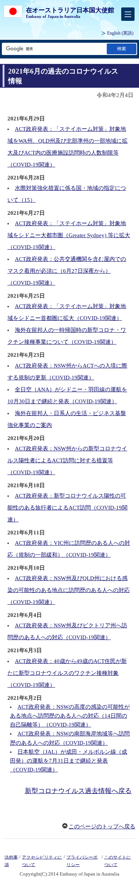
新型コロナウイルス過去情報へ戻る (78, 791)
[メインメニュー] (128, 14)
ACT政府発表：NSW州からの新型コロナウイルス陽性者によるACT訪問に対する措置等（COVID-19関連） (67, 460)
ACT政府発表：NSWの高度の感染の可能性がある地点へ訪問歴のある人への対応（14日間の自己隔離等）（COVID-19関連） (70, 716)
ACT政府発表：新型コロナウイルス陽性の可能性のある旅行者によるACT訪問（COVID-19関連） (67, 508)
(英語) (120, 33)
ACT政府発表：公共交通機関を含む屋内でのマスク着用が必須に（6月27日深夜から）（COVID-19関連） (66, 271)
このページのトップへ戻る (102, 826)
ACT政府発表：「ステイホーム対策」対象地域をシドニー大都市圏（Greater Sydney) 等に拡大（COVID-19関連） (68, 235)
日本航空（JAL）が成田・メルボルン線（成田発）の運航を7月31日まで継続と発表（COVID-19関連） (68, 761)
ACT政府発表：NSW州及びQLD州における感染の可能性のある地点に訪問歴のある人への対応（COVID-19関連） (68, 590)
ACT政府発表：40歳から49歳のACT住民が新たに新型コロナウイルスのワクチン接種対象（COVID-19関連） (67, 673)
